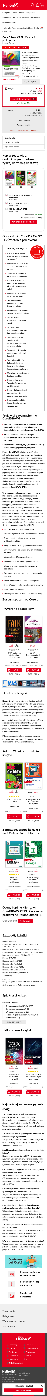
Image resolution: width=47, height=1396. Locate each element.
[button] (41, 628)
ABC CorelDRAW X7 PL (18, 209)
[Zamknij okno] (42, 1386)
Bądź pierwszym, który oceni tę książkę (31, 69)
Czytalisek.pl (13, 1359)
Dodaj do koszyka (25, 221)
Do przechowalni (23, 125)
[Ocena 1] (23, 66)
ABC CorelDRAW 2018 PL (19, 203)
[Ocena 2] (25, 66)
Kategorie (6, 13)
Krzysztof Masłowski (14, 887)
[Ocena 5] (33, 66)
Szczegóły (12, 142)
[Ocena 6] (36, 66)
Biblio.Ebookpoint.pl (16, 1363)
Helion (36, 61)
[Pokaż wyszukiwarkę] (32, 5)
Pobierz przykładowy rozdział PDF (16, 973)
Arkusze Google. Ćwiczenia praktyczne (33, 880)
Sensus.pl (29, 1345)
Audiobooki (7, 17)
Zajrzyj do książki (9, 79)
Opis (10, 138)
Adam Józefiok (33, 1084)
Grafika (27, 981)
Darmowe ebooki (9, 22)
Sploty (28, 1359)
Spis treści (12, 147)
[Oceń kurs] (9, 921)
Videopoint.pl (13, 1356)
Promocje (17, 17)
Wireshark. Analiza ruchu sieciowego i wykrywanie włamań (33, 1077)
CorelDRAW (37, 981)
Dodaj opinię (25, 921)
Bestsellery (35, 17)
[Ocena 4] (31, 66)
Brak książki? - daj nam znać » (29, 1283)
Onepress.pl (13, 1345)
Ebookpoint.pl (30, 1352)
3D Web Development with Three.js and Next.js (33, 656)
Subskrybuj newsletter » (26, 1295)
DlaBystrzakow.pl (32, 1348)
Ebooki (21, 13)
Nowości (25, 17)
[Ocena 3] (28, 66)
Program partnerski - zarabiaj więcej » (31, 1274)
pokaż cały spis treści (15, 1022)
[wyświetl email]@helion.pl (16, 1380)
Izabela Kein (14, 1084)
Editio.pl (12, 1348)
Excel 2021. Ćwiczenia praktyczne (14, 880)
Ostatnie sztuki (9, 47)
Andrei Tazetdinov (33, 662)
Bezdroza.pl (13, 1352)
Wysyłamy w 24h (23, 103)
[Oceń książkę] (31, 66)
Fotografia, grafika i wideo (12, 981)
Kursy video (31, 13)
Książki (14, 13)
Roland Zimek (32, 53)
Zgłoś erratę (7, 976)
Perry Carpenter (14, 662)
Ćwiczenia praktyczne (30, 58)
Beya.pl (28, 1356)
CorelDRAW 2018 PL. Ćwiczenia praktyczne (33, 801)
